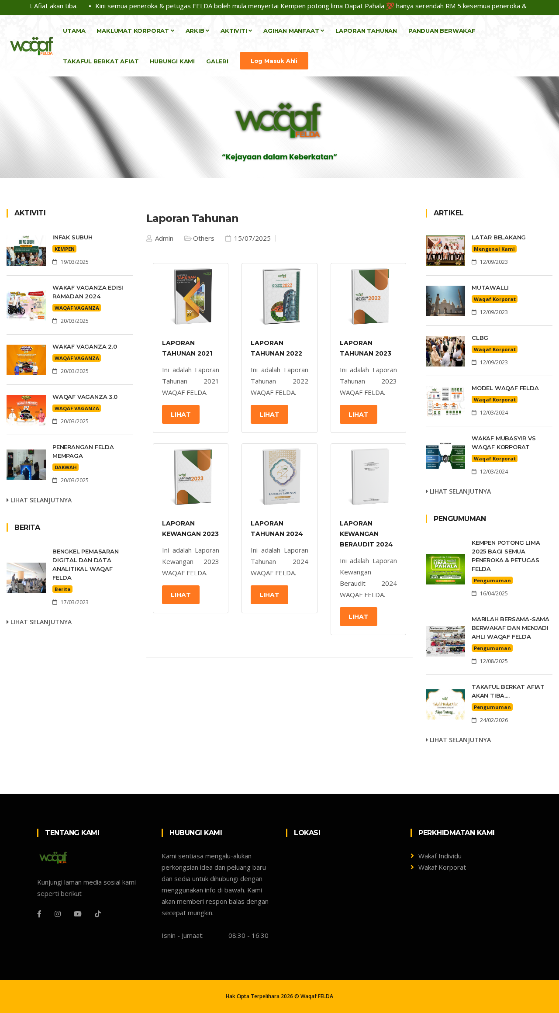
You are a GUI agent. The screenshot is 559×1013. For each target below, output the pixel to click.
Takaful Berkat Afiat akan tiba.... (508, 691)
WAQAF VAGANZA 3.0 (84, 396)
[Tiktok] (98, 914)
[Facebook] (39, 914)
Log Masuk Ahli (274, 60)
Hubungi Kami (172, 61)
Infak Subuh (72, 237)
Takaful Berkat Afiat (100, 61)
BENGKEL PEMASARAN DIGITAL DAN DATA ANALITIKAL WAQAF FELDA (85, 564)
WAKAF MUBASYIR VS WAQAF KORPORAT (504, 442)
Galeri (217, 61)
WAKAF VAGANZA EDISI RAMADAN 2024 (87, 292)
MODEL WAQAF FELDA (505, 387)
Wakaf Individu (440, 855)
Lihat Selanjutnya (40, 500)
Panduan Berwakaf (442, 30)
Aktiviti (234, 30)
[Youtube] (77, 914)
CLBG (480, 337)
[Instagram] (57, 914)
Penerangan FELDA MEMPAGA (83, 451)
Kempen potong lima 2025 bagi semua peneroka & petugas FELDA (506, 555)
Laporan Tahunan (366, 30)
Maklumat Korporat (133, 30)
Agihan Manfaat (292, 30)
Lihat (181, 414)
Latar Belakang (499, 237)
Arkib (196, 30)
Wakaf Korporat (442, 867)
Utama (74, 30)
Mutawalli (490, 287)
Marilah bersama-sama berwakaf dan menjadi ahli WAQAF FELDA (510, 627)
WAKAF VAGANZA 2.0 (84, 346)
